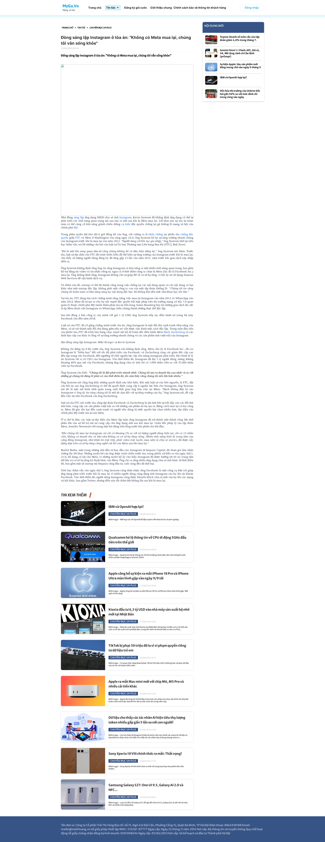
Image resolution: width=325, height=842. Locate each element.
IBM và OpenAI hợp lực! (126, 507)
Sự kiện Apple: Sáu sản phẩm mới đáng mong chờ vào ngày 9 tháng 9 (240, 66)
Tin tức (81, 27)
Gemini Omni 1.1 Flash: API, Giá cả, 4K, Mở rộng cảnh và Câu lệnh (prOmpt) (239, 53)
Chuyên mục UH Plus (100, 27)
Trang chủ (67, 27)
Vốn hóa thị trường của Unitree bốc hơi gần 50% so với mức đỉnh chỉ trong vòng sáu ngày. (240, 94)
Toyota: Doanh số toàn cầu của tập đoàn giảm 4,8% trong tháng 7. (239, 38)
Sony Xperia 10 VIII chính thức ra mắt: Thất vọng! (145, 754)
